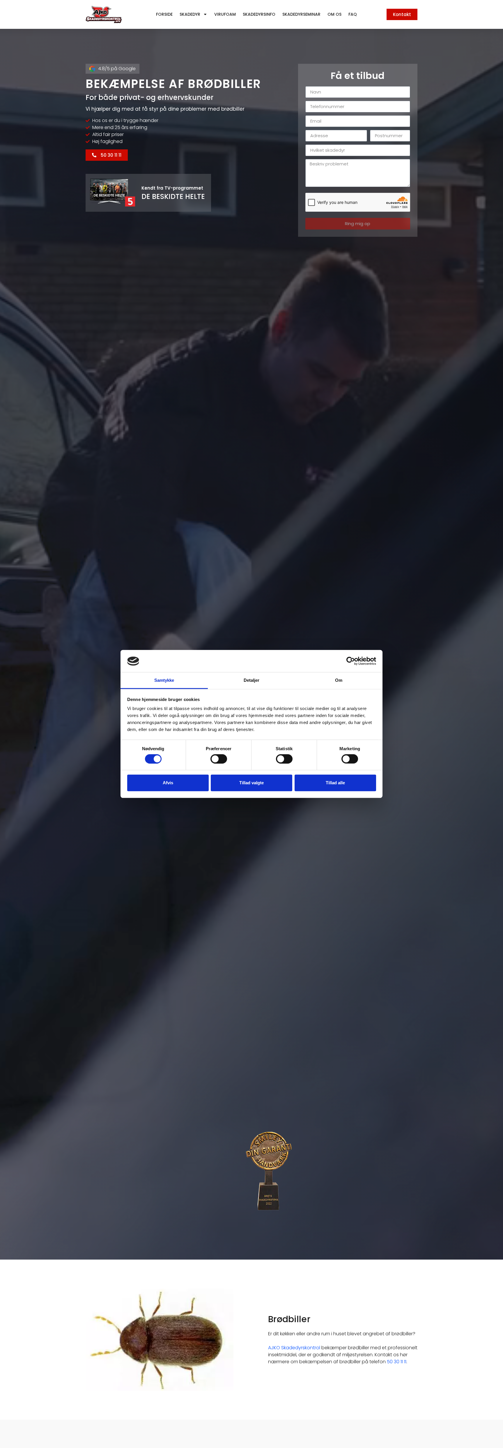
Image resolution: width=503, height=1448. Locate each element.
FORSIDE (164, 14)
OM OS (334, 14)
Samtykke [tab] (164, 680)
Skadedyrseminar (301, 14)
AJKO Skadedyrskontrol (294, 1347)
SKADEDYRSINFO (259, 14)
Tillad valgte (251, 782)
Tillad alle (335, 782)
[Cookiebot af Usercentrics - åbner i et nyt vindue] (350, 661)
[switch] (218, 759)
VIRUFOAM (225, 14)
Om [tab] (338, 680)
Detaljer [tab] (252, 680)
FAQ (352, 14)
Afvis (168, 782)
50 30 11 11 (396, 1361)
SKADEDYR (190, 14)
